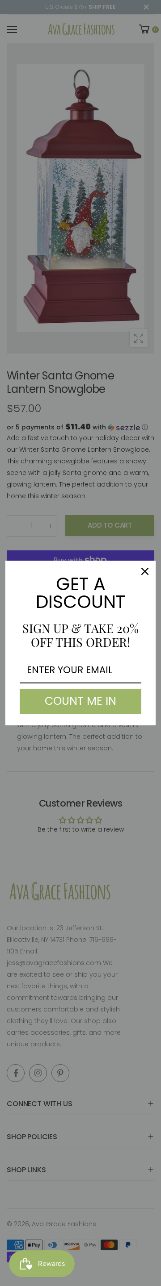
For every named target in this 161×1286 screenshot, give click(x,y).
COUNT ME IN (80, 701)
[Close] (145, 571)
